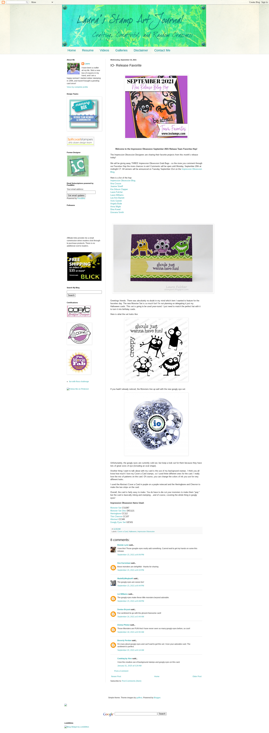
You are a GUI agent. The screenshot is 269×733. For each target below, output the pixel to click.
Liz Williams (122, 594)
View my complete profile (77, 87)
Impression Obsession (146, 531)
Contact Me (162, 50)
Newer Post (116, 676)
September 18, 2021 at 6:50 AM (130, 632)
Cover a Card (123, 531)
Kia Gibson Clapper (119, 189)
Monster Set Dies (118, 511)
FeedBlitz (81, 198)
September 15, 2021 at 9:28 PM (130, 601)
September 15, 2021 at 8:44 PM (130, 586)
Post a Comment (121, 671)
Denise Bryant (123, 609)
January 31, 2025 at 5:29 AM (129, 666)
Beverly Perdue (124, 640)
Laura (87, 64)
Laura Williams (117, 195)
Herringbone (115, 513)
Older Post (197, 676)
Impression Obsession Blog (122, 180)
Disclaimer (141, 50)
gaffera (139, 698)
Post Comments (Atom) (131, 681)
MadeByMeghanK (125, 578)
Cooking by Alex (124, 658)
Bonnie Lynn (122, 545)
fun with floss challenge (79, 381)
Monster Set (115, 508)
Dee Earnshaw (123, 563)
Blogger (157, 698)
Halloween (133, 531)
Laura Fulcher (116, 192)
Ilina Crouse (115, 183)
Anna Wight (115, 206)
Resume (88, 50)
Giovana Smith (117, 212)
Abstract (114, 519)
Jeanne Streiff (116, 186)
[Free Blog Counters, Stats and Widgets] (65, 706)
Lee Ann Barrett (117, 198)
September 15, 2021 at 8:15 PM (130, 570)
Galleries (121, 50)
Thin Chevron (116, 516)
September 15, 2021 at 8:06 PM (130, 555)
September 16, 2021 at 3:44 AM (130, 617)
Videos (104, 50)
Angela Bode (116, 203)
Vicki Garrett (116, 201)
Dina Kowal (115, 209)
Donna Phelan (123, 625)
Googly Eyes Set (118, 522)
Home (72, 50)
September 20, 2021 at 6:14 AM (130, 650)
